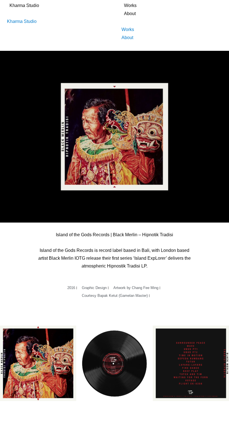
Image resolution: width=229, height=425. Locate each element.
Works (130, 5)
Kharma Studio (24, 5)
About (130, 13)
